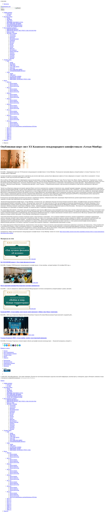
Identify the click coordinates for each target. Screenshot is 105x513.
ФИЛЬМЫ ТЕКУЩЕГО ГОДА (15, 22)
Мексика (12, 48)
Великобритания (14, 39)
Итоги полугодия (14, 86)
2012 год (9, 130)
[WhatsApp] (17, 345)
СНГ (8, 61)
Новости (6, 140)
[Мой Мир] (20, 345)
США (8, 72)
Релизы (6, 350)
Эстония (12, 55)
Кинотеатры (7, 360)
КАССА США (10, 32)
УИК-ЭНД (9, 20)
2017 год (9, 109)
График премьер (8, 12)
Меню (2, 9)
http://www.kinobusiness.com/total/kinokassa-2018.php (23, 126)
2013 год (9, 129)
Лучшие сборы (7, 59)
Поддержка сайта (25, 378)
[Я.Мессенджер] (5, 345)
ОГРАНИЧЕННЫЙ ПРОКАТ (14, 25)
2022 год (9, 82)
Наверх (2, 380)
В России (9, 14)
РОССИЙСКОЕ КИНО (16, 69)
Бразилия (12, 37)
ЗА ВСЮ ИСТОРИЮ (15, 76)
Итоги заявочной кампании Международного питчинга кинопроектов (20, 285)
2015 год (9, 120)
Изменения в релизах (9, 363)
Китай (11, 44)
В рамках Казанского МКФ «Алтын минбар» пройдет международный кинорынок (24, 338)
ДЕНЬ (8, 18)
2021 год (9, 87)
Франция (12, 54)
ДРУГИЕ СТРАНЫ (12, 33)
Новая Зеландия (14, 51)
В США (9, 15)
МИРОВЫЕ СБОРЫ (15, 77)
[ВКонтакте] (7, 345)
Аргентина (13, 36)
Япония (12, 58)
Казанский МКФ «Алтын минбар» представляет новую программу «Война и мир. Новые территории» (29, 311)
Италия (12, 43)
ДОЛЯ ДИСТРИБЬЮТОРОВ (14, 26)
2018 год (9, 104)
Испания (12, 41)
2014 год (9, 127)
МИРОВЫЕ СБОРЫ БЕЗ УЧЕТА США (20, 79)
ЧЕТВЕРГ (9, 19)
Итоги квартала (14, 84)
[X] (13, 345)
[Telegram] (11, 345)
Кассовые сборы (8, 16)
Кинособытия (7, 364)
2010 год (9, 133)
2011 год (9, 132)
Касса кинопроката (9, 352)
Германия (12, 40)
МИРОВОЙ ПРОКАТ (12, 29)
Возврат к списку (5, 348)
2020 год (9, 93)
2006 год (9, 139)
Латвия (12, 45)
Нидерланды (13, 50)
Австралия (12, 34)
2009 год (9, 134)
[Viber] (15, 345)
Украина (12, 52)
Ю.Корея (12, 57)
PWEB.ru (32, 378)
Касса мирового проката (10, 27)
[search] (18, 8)
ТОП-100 (12, 68)
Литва (11, 47)
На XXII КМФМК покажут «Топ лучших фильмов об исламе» (18, 262)
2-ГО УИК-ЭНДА (14, 66)
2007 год (9, 137)
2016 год (9, 115)
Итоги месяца (13, 83)
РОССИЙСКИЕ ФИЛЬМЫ (14, 23)
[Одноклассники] (9, 345)
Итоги (5, 80)
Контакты (6, 4)
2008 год (9, 136)
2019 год (9, 98)
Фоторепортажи (8, 361)
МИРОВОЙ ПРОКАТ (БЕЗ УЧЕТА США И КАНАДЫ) (21, 30)
